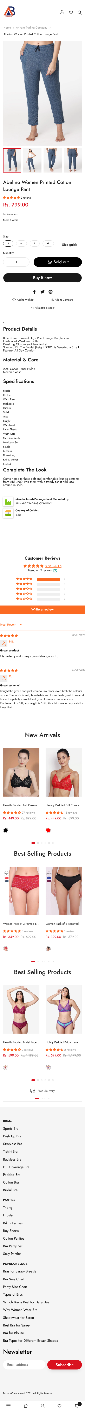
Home (8, 28)
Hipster (8, 1215)
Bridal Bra (10, 1190)
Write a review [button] (42, 609)
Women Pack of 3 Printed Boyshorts (25, 924)
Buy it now (42, 278)
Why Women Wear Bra (20, 1310)
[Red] (48, 830)
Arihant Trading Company (32, 28)
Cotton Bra (11, 1182)
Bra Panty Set (12, 1246)
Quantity (8, 253)
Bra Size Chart (13, 1279)
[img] (9, 636)
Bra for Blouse (13, 1333)
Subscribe (64, 1365)
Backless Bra (12, 1159)
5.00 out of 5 (53, 566)
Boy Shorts (11, 1230)
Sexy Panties (12, 1254)
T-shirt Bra (10, 1151)
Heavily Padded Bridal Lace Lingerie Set (27, 1042)
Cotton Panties (13, 1238)
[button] (12, 198)
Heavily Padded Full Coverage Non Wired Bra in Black (36, 805)
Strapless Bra (12, 1144)
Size (5, 237)
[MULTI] (5, 948)
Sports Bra (10, 1128)
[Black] (5, 830)
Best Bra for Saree (16, 1325)
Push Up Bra (12, 1136)
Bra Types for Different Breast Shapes (30, 1340)
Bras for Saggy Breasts (19, 1271)
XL (48, 243)
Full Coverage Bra (16, 1167)
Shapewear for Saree (18, 1317)
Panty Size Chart (15, 1286)
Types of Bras (13, 1294)
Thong (7, 1207)
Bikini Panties (12, 1223)
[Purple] (5, 1067)
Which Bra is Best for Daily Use (26, 1302)
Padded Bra (11, 1174)
